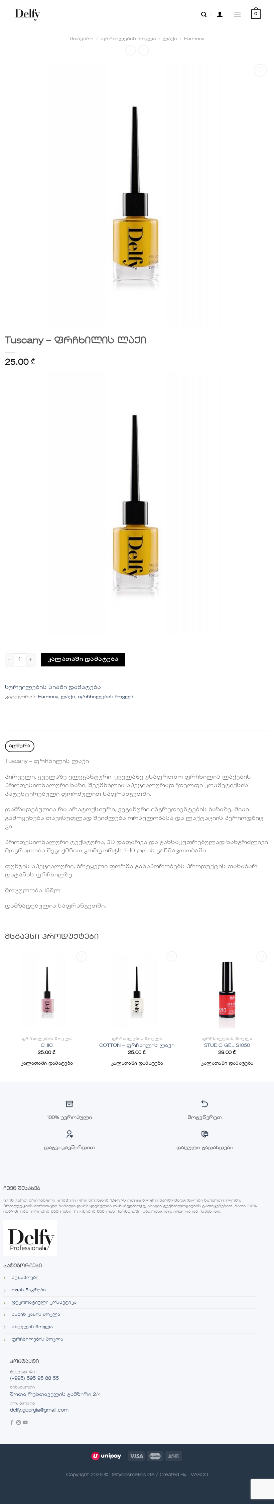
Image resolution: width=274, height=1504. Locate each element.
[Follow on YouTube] (25, 1423)
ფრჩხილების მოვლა (128, 39)
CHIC (47, 1045)
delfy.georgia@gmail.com (39, 1410)
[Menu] (237, 14)
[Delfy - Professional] (28, 14)
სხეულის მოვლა (32, 1327)
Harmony (194, 39)
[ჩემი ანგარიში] (220, 14)
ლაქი (170, 39)
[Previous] (5, 1015)
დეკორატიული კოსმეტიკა (44, 1303)
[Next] (269, 1015)
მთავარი (82, 39)
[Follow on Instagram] (18, 1423)
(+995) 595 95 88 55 (34, 1378)
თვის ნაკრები (29, 1290)
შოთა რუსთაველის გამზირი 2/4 (55, 1394)
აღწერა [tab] (20, 746)
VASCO (199, 1475)
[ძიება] (204, 14)
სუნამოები (25, 1278)
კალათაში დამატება (83, 659)
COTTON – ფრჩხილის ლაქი (136, 1045)
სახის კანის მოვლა (36, 1315)
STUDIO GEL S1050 (227, 1045)
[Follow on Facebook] (12, 1423)
